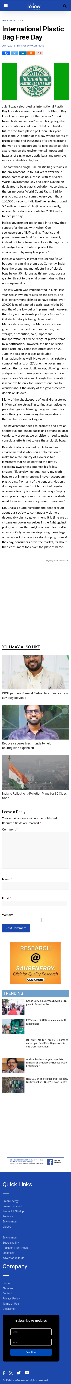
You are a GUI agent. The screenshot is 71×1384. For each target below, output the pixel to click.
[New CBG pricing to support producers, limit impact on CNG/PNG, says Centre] (13, 1079)
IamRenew (18, 1380)
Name (7, 879)
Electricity (8, 1252)
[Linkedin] (23, 53)
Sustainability (11, 1242)
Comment (10, 829)
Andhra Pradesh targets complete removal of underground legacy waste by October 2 (47, 1062)
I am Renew (23, 45)
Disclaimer (9, 1308)
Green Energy (11, 1201)
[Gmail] (39, 53)
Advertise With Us (13, 1258)
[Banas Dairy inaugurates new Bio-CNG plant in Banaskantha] (13, 1001)
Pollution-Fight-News (15, 1247)
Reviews (8, 1216)
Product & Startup (13, 1211)
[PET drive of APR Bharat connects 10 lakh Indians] (13, 1020)
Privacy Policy (11, 1298)
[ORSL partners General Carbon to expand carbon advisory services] (35, 657)
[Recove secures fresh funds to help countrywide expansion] (35, 707)
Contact (7, 1293)
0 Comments (37, 45)
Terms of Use (11, 1303)
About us (8, 1288)
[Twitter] (14, 53)
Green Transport (12, 1206)
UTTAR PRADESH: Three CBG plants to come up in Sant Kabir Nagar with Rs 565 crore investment (47, 1043)
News (20, 20)
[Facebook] (6, 53)
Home (6, 1283)
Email (7, 898)
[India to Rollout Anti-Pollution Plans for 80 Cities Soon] (35, 757)
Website (7, 915)
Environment (9, 20)
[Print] (31, 53)
